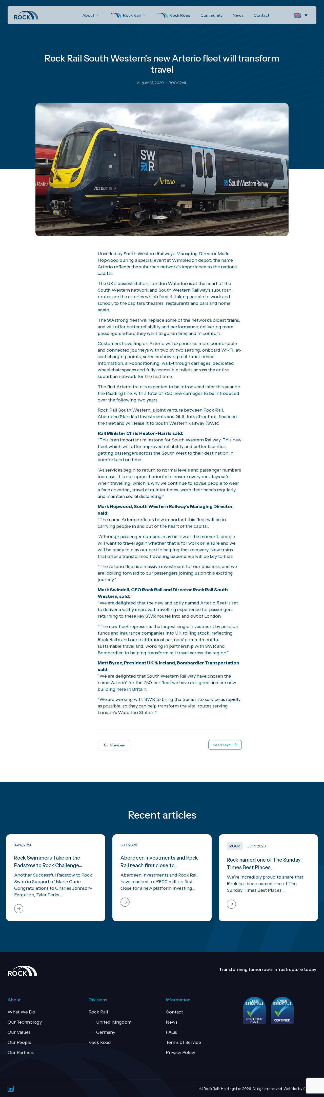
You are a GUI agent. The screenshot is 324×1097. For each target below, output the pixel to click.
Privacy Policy (180, 1052)
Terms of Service (183, 1042)
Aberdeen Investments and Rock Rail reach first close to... (159, 861)
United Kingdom (113, 1022)
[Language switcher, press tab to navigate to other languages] (302, 15)
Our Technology (25, 1022)
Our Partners (21, 1052)
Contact (261, 15)
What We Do (21, 1012)
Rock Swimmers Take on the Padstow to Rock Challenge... (48, 861)
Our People (19, 1042)
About (88, 15)
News (238, 15)
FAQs (171, 1032)
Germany (105, 1032)
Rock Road (180, 15)
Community (211, 15)
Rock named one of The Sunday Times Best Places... (264, 863)
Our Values (19, 1032)
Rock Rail (132, 15)
